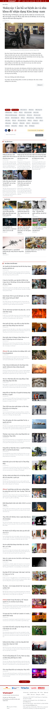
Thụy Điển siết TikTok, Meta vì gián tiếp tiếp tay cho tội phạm (17, 518)
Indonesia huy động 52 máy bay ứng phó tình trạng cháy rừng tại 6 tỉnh (16, 643)
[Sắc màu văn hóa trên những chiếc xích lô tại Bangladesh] (39, 355)
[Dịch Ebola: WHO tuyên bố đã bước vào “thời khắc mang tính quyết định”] (39, 299)
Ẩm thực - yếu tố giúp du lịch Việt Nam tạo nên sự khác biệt (16, 587)
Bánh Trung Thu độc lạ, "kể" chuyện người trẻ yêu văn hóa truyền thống (15, 601)
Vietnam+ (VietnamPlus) (12, 1)
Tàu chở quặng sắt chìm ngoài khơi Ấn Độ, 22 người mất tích (16, 421)
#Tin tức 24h (36, 112)
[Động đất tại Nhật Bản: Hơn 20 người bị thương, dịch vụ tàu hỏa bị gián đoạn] (39, 451)
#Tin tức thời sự (22, 115)
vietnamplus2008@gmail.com (31, 705)
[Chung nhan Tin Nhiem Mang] (12, 707)
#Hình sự (29, 120)
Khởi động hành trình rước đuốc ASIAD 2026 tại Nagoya (17, 504)
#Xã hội (28, 123)
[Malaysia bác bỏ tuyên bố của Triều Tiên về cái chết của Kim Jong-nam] (24, 148)
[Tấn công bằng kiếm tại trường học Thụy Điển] (39, 673)
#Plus (26, 125)
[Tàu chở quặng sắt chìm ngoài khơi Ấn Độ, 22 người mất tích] (39, 424)
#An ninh (7, 117)
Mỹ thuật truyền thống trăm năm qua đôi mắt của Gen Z (16, 531)
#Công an (36, 120)
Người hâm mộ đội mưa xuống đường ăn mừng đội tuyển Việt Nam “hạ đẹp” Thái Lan (16, 490)
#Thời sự (22, 117)
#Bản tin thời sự (39, 117)
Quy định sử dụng (33, 692)
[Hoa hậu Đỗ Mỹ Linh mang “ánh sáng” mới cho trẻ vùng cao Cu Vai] (39, 576)
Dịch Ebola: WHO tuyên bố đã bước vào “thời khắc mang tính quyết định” (16, 297)
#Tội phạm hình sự (22, 120)
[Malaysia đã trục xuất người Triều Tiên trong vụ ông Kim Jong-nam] (10, 148)
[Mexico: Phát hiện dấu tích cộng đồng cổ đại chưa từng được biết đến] (39, 382)
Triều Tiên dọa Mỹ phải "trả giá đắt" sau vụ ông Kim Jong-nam (9, 183)
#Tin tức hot (29, 115)
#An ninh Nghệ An (15, 117)
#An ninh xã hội (35, 123)
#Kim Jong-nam (15, 109)
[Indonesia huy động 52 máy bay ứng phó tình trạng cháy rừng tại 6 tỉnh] (39, 645)
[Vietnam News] (16, 688)
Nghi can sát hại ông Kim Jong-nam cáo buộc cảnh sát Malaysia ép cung (39, 156)
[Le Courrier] (25, 688)
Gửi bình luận (39, 135)
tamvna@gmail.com (27, 701)
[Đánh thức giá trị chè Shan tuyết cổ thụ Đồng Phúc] (39, 465)
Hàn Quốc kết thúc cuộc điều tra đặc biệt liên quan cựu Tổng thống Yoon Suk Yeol (16, 324)
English (23, 1)
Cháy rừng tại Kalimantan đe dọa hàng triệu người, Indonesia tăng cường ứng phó (15, 366)
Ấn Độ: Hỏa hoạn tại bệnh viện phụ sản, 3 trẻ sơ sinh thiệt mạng (16, 311)
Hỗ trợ (41, 692)
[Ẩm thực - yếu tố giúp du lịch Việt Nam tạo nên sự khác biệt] (39, 589)
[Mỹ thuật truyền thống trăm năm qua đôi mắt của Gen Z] (39, 534)
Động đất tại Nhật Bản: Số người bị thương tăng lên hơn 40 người (16, 393)
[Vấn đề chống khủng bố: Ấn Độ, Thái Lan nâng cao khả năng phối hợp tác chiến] (39, 659)
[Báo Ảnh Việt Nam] (33, 688)
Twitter (9, 130)
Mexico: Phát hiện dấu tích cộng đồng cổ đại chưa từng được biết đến (16, 380)
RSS (38, 692)
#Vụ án (41, 120)
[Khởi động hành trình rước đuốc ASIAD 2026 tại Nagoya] (39, 507)
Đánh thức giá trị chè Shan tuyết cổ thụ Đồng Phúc (16, 462)
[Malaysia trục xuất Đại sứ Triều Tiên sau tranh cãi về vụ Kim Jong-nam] (24, 175)
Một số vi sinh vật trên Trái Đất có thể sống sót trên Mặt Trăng (16, 559)
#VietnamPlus (14, 125)
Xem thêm (24, 681)
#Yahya (15, 112)
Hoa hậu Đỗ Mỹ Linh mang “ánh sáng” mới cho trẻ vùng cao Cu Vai (16, 573)
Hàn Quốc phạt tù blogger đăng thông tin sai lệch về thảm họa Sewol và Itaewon (16, 338)
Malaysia (32, 125)
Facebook (6, 130)
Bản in (12, 130)
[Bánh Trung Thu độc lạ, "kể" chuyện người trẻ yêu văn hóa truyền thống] (39, 603)
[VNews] (38, 688)
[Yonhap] (7, 688)
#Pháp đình (22, 123)
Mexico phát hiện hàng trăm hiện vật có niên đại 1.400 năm (16, 545)
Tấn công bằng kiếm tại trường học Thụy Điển (16, 669)
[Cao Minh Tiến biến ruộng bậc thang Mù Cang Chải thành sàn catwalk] (39, 630)
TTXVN (28, 694)
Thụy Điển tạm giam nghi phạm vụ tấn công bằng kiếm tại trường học (15, 407)
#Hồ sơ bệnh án (23, 109)
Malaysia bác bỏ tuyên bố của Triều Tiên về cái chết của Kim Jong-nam (24, 156)
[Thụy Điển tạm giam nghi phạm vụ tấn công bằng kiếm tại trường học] (39, 410)
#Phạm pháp (8, 123)
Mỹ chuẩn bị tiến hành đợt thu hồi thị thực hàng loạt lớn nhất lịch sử (17, 267)
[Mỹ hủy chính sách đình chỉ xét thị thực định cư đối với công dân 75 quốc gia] (39, 479)
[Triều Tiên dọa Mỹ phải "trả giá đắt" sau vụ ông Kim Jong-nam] (10, 175)
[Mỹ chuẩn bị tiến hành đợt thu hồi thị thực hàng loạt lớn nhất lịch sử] (39, 270)
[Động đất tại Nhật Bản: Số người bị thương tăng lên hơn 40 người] (39, 396)
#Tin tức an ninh (37, 115)
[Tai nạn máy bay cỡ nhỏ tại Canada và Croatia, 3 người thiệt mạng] (39, 617)
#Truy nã (14, 120)
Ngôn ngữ (46, 692)
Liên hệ (42, 694)
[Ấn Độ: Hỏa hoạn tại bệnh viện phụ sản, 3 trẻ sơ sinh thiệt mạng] (39, 313)
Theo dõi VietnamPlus (32, 130)
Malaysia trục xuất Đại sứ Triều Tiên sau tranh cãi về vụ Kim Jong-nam (24, 183)
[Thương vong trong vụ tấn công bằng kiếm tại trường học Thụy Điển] (39, 438)
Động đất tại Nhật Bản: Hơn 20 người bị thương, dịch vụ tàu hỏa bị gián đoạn (17, 449)
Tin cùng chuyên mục (11, 263)
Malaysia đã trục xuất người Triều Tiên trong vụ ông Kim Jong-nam (10, 156)
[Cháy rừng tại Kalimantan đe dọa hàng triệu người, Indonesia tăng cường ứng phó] (39, 368)
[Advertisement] (24, 96)
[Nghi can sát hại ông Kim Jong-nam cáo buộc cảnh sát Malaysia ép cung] (39, 148)
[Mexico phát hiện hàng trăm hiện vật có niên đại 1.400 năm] (39, 548)
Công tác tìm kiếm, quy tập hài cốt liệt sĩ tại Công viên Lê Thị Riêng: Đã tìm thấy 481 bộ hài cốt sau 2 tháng (16, 282)
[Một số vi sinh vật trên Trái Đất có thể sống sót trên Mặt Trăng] (39, 562)
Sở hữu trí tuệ (25, 692)
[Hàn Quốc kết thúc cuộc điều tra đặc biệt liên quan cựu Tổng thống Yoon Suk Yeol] (39, 327)
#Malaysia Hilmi (9, 112)
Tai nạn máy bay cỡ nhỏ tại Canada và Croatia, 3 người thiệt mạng (17, 614)
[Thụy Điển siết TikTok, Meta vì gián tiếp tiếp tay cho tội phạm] (39, 520)
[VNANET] (43, 688)
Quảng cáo (38, 694)
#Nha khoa (31, 109)
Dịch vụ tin (33, 694)
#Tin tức (20, 112)
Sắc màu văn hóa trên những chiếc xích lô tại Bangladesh (16, 352)
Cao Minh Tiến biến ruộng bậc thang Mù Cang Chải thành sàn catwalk (16, 627)
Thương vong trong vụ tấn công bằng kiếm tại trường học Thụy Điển (16, 435)
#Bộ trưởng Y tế (39, 109)
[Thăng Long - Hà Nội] (40, 1)
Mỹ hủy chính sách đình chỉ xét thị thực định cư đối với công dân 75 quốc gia (17, 476)
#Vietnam (21, 125)
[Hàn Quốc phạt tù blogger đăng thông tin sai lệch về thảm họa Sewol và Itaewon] (39, 341)
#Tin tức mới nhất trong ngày (11, 115)
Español (31, 1)
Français (27, 1)
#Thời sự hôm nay (30, 117)
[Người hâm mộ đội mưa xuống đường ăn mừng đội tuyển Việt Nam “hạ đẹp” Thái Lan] (39, 493)
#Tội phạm (8, 120)
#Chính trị (7, 125)
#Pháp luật (15, 123)
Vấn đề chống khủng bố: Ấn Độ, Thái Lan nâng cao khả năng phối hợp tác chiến (16, 657)
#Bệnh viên (8, 109)
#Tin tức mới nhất (28, 112)
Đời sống (5, 4)
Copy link (15, 130)
